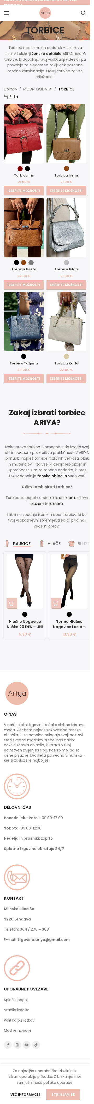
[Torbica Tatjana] (24, 321)
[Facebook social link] (8, 1045)
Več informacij (25, 1094)
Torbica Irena (66, 175)
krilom (82, 497)
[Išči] (83, 13)
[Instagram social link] (17, 1045)
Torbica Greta (23, 269)
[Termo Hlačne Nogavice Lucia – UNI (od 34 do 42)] (69, 581)
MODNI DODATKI (37, 89)
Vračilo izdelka (17, 1009)
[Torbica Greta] (24, 227)
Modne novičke (18, 1030)
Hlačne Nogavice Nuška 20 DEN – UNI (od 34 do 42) (25, 626)
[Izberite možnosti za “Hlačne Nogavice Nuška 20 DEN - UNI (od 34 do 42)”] (12, 603)
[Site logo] (45, 12)
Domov (10, 89)
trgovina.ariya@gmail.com (43, 939)
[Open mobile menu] (6, 13)
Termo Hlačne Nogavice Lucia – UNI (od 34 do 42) (69, 626)
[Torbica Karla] (66, 321)
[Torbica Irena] (66, 134)
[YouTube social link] (27, 1045)
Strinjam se (63, 1094)
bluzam (37, 503)
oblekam (67, 497)
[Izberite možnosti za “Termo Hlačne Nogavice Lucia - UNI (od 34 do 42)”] (56, 603)
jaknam (56, 503)
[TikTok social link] (36, 1045)
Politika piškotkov (19, 1020)
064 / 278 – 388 (34, 929)
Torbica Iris (24, 175)
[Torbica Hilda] (66, 227)
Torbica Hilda (66, 269)
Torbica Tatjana (24, 363)
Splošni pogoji (16, 999)
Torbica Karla (66, 363)
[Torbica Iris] (24, 134)
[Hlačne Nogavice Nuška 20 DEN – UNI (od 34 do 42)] (25, 581)
